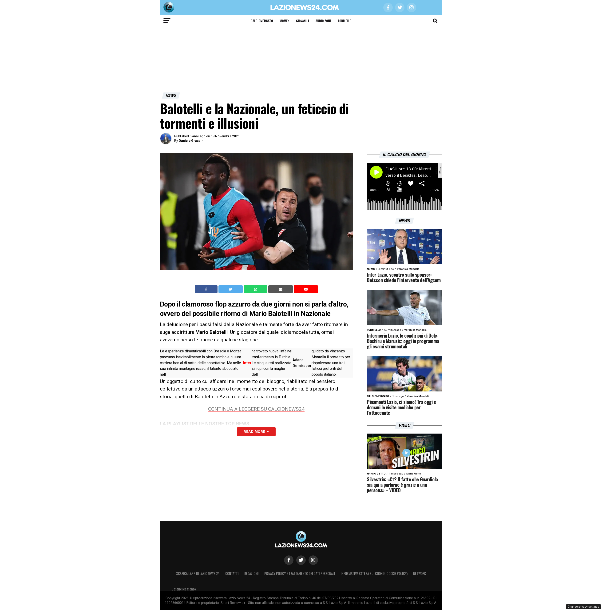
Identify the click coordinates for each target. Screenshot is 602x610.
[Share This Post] (256, 289)
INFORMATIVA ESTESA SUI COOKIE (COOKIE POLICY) (374, 573)
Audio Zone (323, 20)
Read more (254, 432)
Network (419, 573)
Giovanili (302, 20)
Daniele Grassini (191, 141)
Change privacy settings (583, 606)
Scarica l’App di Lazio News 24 (198, 573)
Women (284, 20)
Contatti (232, 573)
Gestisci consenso (184, 588)
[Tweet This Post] (231, 289)
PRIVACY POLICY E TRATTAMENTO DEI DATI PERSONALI (299, 573)
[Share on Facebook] (207, 289)
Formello (345, 20)
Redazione (251, 573)
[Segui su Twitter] (301, 560)
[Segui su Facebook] (288, 560)
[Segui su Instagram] (313, 560)
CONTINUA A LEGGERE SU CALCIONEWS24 (256, 409)
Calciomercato (262, 20)
